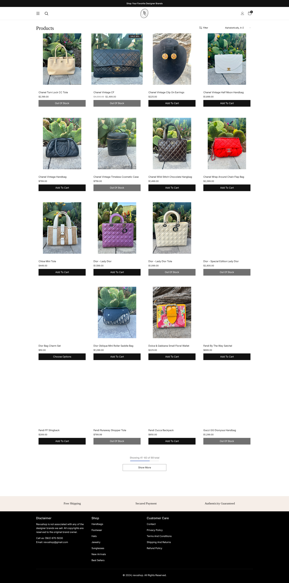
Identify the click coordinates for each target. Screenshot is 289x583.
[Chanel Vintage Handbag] (62, 143)
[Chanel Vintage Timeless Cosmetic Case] (117, 143)
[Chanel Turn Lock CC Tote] (62, 59)
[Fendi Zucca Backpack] (172, 397)
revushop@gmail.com (56, 544)
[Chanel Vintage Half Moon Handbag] (227, 59)
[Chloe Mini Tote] (62, 228)
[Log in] (242, 13)
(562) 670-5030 (54, 540)
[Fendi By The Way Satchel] (227, 312)
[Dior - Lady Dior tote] (172, 228)
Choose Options (62, 356)
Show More (144, 467)
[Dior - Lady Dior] (117, 228)
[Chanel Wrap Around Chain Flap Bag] (227, 143)
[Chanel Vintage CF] (117, 59)
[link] (70, 504)
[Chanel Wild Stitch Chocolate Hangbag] (172, 143)
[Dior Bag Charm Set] (62, 312)
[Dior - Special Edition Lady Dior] (227, 228)
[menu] (38, 13)
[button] (238, 28)
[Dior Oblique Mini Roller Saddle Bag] (117, 312)
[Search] (46, 13)
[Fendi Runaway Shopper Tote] (117, 397)
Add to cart (172, 103)
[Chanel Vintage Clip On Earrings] (172, 59)
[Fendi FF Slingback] (62, 397)
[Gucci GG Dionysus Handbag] (227, 397)
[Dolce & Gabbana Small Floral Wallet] (172, 312)
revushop (138, 577)
